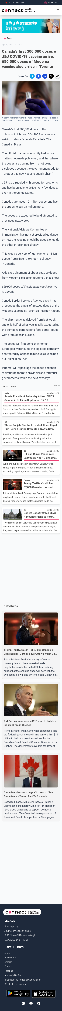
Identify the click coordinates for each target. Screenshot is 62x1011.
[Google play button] (18, 994)
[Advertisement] (31, 568)
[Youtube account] (31, 1003)
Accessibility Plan (13, 975)
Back (9, 38)
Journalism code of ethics (17, 931)
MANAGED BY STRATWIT (17, 940)
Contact (8, 966)
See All (57, 386)
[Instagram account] (23, 1003)
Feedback (9, 971)
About (7, 953)
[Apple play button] (43, 994)
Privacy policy (11, 926)
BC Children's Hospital (15, 984)
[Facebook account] (38, 1003)
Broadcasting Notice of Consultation (22, 979)
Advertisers (10, 957)
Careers (8, 962)
